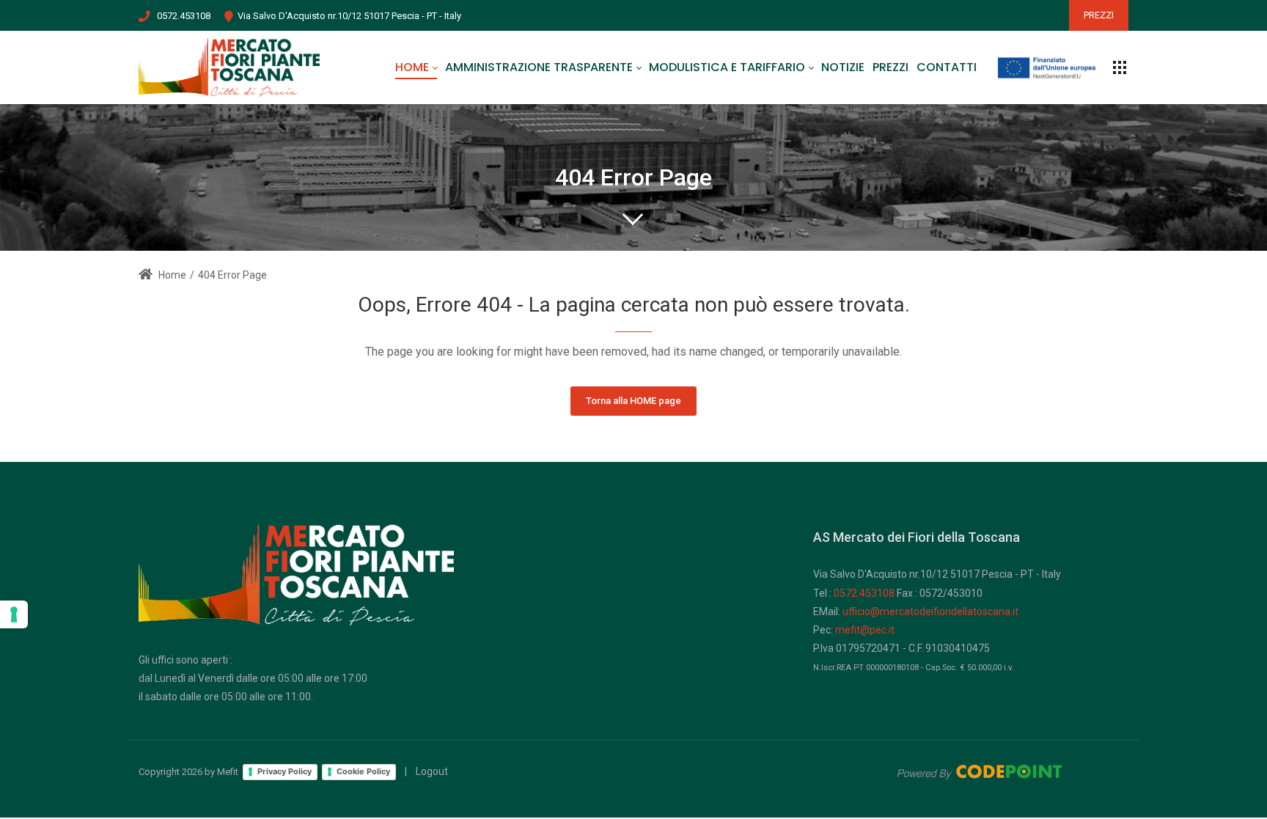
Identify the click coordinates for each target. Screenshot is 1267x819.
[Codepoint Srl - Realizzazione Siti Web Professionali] (979, 771)
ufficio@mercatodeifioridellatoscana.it (930, 611)
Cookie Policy (363, 771)
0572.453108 (183, 15)
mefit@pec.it (865, 630)
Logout (432, 771)
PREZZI (1099, 15)
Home (171, 275)
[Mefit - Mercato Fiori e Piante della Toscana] (229, 67)
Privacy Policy (284, 771)
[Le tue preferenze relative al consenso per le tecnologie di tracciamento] (14, 614)
